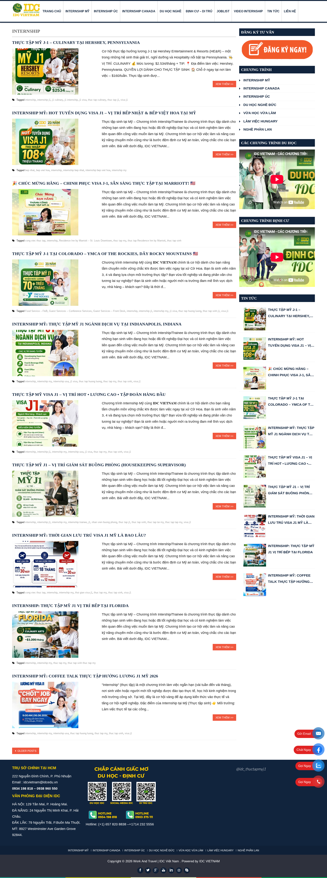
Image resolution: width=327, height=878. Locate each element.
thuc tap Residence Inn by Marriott (147, 240)
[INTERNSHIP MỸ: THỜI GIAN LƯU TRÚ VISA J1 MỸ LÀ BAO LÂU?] (254, 525)
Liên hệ (290, 11)
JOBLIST (223, 11)
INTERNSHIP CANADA (138, 11)
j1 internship (71, 99)
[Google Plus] (156, 870)
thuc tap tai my (155, 522)
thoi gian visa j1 (83, 592)
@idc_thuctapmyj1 (251, 769)
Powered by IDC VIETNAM (201, 861)
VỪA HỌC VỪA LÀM (259, 113)
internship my (119, 170)
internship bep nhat (73, 170)
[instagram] (179, 870)
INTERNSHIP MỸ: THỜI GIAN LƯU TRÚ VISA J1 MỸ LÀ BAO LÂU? (79, 535)
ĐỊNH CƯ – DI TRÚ (199, 11)
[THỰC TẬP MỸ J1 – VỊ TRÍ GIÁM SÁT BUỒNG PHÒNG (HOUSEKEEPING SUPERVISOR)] (254, 496)
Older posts (26, 750)
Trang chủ (52, 11)
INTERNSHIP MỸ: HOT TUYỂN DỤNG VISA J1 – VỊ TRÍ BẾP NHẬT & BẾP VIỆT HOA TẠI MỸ (104, 113)
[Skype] (187, 870)
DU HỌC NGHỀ (170, 11)
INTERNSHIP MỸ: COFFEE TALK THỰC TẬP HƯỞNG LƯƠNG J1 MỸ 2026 (85, 676)
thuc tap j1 (113, 99)
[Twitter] (148, 870)
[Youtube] (163, 870)
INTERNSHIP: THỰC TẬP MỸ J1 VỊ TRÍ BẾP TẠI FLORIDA (70, 605)
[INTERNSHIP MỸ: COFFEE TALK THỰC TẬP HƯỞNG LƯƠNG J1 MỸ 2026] (254, 584)
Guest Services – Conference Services (70, 311)
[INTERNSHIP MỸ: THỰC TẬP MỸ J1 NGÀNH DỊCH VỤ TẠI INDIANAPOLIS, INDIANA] (254, 437)
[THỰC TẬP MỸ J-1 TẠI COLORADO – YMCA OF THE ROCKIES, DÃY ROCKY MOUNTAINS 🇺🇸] (254, 407)
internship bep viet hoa (98, 170)
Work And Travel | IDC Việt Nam (156, 861)
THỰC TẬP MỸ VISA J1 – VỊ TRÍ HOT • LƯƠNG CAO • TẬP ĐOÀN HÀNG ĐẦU (89, 394)
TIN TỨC (273, 11)
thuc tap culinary (97, 99)
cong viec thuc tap (35, 240)
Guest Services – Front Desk (109, 311)
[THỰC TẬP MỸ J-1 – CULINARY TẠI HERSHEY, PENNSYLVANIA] (254, 319)
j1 (89, 522)
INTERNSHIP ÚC (106, 11)
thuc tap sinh (174, 240)
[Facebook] (140, 870)
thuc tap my (119, 240)
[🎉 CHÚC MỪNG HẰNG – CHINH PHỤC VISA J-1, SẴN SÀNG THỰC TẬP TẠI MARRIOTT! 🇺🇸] (254, 378)
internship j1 (44, 99)
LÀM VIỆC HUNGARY (260, 121)
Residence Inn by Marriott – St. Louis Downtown (85, 240)
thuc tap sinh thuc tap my (82, 663)
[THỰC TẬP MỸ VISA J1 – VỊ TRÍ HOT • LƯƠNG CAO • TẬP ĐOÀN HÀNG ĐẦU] (254, 466)
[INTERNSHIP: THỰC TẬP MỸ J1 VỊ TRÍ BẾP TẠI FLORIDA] (254, 555)
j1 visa (82, 99)
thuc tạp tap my (173, 522)
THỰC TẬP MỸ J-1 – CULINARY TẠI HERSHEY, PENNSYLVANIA (76, 42)
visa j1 (124, 99)
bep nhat (30, 170)
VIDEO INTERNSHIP (248, 11)
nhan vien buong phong (104, 522)
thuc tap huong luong (189, 311)
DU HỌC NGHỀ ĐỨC (259, 105)
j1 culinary (57, 99)
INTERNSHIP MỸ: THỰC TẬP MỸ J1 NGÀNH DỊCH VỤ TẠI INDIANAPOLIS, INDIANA (96, 324)
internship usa (61, 381)
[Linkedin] (171, 870)
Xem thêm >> (224, 84)
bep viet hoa (43, 170)
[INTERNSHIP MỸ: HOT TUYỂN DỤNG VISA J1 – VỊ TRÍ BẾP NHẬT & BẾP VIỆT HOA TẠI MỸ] (254, 348)
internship (30, 99)
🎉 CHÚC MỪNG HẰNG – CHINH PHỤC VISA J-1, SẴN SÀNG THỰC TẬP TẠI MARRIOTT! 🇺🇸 (103, 183)
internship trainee (77, 522)
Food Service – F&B (36, 311)
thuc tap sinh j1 (211, 311)
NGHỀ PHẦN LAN (257, 129)
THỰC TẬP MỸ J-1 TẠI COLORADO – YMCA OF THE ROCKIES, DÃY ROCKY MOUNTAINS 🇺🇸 (105, 253)
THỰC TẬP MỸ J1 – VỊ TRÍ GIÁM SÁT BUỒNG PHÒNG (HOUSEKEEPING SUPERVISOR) (99, 464)
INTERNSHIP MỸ (77, 11)
